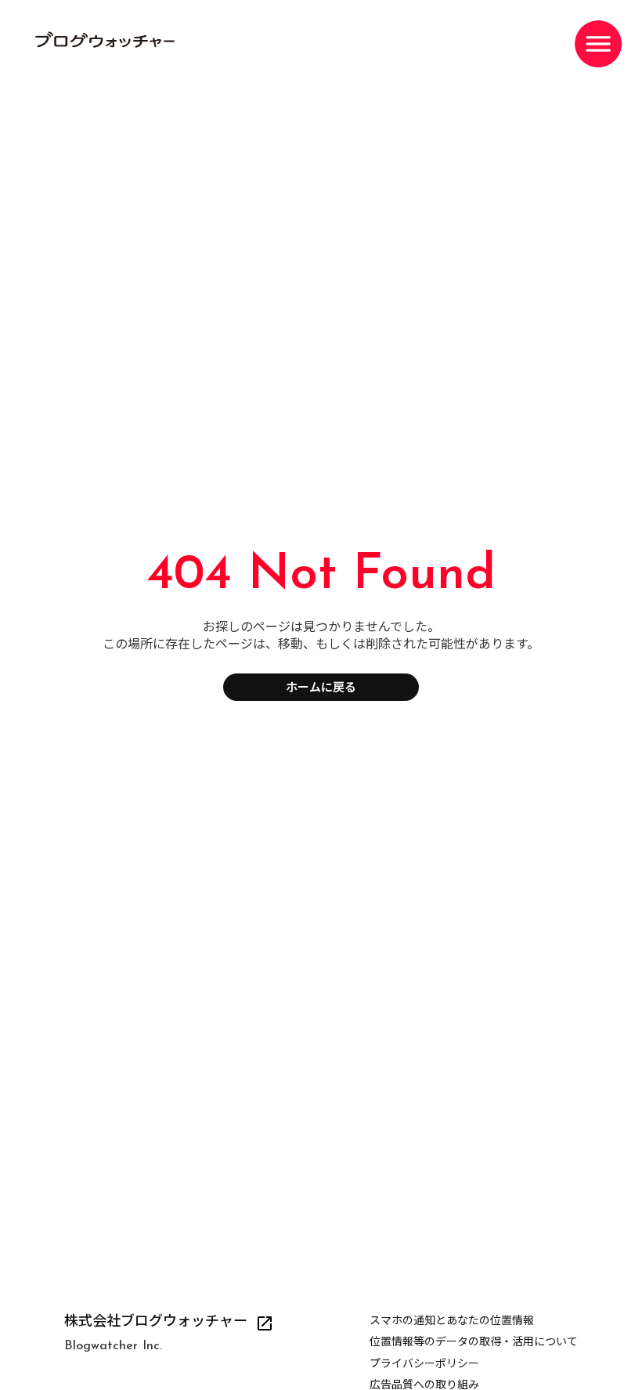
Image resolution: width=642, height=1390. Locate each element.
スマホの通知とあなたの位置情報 (452, 1321)
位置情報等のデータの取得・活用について (474, 1342)
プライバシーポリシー (424, 1364)
